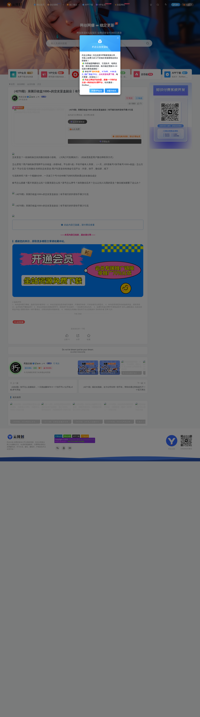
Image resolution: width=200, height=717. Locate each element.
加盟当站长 (111, 90)
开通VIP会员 (96, 90)
